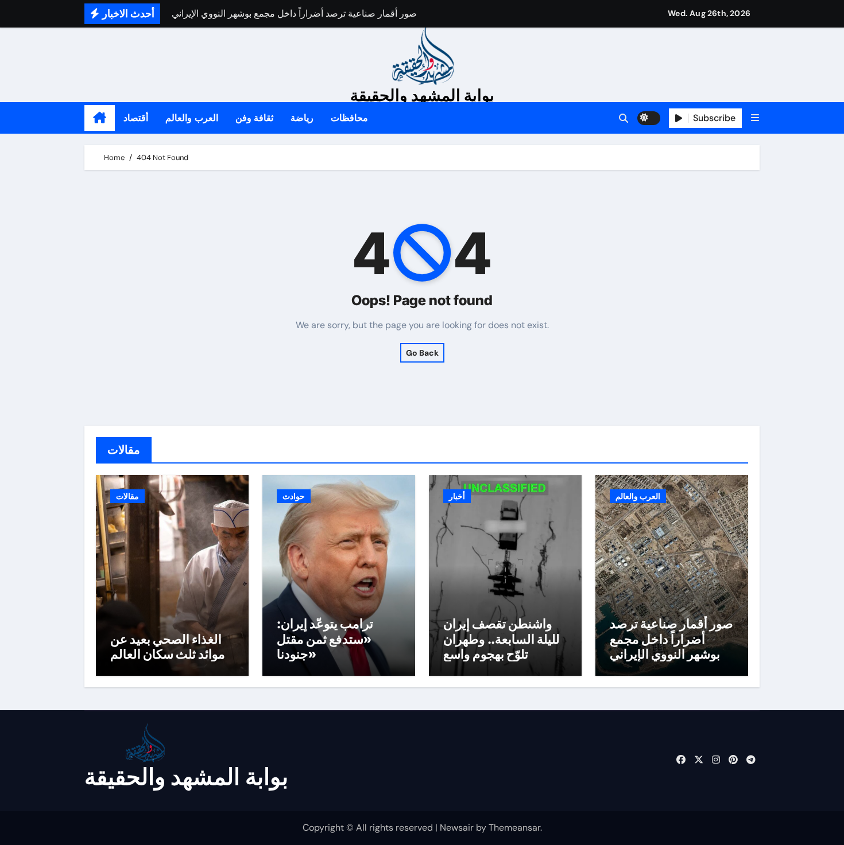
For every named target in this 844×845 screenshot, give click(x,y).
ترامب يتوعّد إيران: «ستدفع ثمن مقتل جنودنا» (325, 638)
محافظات (349, 118)
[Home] (99, 118)
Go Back (422, 353)
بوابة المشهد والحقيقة (422, 95)
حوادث (293, 496)
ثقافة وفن (254, 118)
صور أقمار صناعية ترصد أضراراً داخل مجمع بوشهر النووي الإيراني (671, 638)
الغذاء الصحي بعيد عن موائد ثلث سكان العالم (167, 646)
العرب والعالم (191, 118)
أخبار (457, 496)
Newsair (457, 827)
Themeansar (514, 827)
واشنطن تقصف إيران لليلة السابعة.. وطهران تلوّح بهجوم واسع (501, 638)
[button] (755, 117)
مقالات (127, 496)
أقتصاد (135, 118)
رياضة (302, 118)
